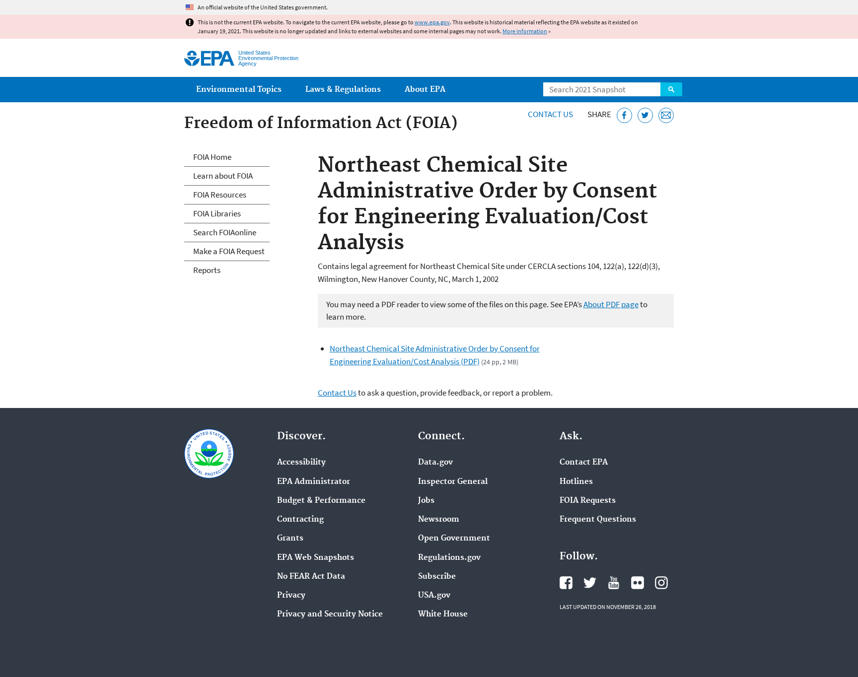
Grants (290, 538)
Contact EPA (584, 462)
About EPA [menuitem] (425, 89)
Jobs (426, 500)
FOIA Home (212, 156)
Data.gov (435, 462)
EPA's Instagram (661, 582)
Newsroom (438, 519)
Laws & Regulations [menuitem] (343, 89)
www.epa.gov (432, 22)
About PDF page (611, 304)
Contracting (300, 519)
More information (524, 31)
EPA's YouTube (613, 582)
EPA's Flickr (637, 582)
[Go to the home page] (209, 58)
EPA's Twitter (589, 582)
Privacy (291, 595)
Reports (206, 270)
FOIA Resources (219, 194)
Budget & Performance (321, 500)
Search (671, 89)
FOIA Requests (588, 500)
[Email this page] (666, 115)
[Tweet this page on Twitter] (645, 115)
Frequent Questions (598, 519)
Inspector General (453, 481)
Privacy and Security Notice (330, 614)
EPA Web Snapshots (315, 557)
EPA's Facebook (566, 582)
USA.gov (434, 595)
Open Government (454, 538)
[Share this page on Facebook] (624, 115)
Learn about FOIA (223, 175)
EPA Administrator (313, 481)
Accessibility (301, 462)
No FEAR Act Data (311, 576)
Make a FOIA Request (229, 251)
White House (443, 614)
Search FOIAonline (224, 232)
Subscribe (437, 576)
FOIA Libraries (217, 213)
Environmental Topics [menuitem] (239, 89)
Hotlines (576, 481)
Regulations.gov (449, 557)
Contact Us (550, 114)
